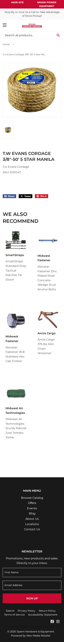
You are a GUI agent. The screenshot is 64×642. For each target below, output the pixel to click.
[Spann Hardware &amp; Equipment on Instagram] (58, 622)
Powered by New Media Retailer (30, 635)
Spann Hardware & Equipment (35, 631)
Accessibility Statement (42, 614)
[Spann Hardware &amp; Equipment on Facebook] (52, 622)
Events (32, 508)
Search (10, 610)
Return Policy (47, 610)
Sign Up (32, 598)
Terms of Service (14, 614)
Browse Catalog (32, 497)
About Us (32, 518)
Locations (32, 524)
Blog (32, 513)
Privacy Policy (26, 610)
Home (6, 44)
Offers (32, 503)
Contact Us (32, 529)
